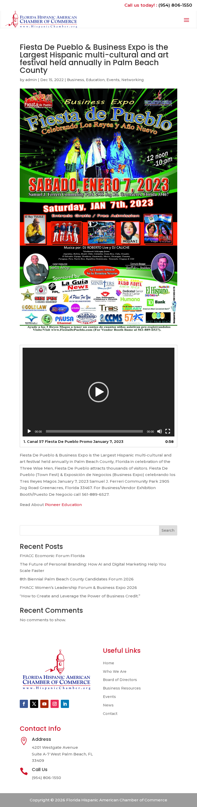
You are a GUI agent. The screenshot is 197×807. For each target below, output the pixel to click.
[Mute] (159, 431)
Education (95, 79)
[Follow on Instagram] (55, 704)
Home (108, 663)
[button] (98, 392)
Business (75, 79)
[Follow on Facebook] (24, 704)
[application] (98, 392)
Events (113, 79)
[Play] (29, 431)
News (108, 705)
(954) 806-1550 (175, 5)
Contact (110, 714)
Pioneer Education (64, 504)
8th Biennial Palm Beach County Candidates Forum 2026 (77, 579)
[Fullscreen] (167, 431)
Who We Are (114, 671)
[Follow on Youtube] (44, 704)
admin (31, 79)
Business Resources (122, 688)
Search (168, 530)
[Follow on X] (34, 704)
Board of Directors (120, 680)
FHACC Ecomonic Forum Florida (52, 555)
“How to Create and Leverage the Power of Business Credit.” (80, 596)
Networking (132, 79)
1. (73, 441)
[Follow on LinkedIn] (65, 704)
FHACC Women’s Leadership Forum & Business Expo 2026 (78, 587)
